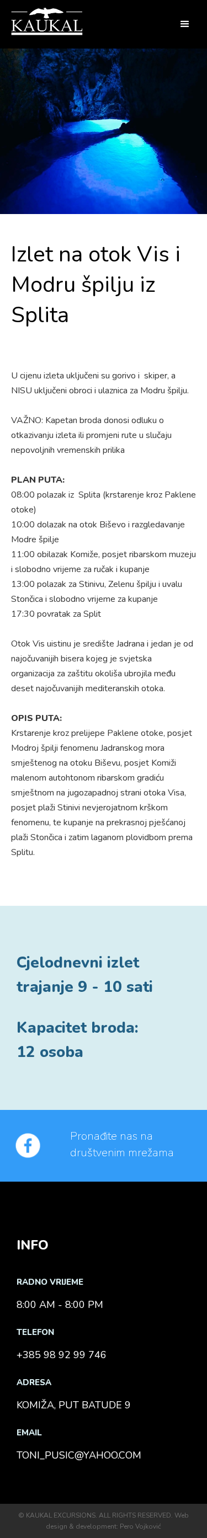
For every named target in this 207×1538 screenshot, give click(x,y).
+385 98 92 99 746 (62, 1354)
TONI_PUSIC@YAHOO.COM (79, 1455)
